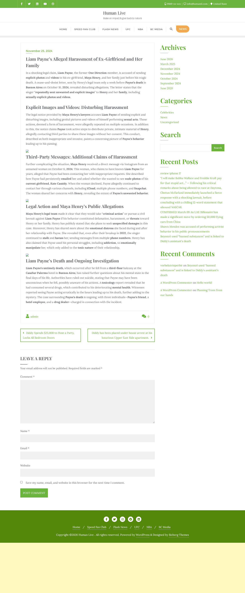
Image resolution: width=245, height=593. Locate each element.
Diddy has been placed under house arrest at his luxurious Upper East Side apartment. (122, 335)
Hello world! (204, 282)
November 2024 (170, 73)
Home (76, 527)
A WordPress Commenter (176, 282)
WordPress (143, 534)
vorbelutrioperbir (171, 265)
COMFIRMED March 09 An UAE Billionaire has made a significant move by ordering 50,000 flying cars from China (191, 216)
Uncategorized (169, 122)
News (163, 117)
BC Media (165, 527)
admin (34, 316)
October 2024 (169, 78)
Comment (27, 376)
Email (24, 448)
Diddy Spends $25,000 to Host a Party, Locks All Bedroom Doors (48, 335)
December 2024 (170, 69)
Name (25, 431)
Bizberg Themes (179, 534)
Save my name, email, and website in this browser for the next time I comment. (75, 482)
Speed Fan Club (96, 527)
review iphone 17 (170, 173)
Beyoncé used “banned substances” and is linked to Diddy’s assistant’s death (189, 270)
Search (170, 135)
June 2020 (166, 88)
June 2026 (166, 59)
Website (25, 465)
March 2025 (167, 64)
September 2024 (170, 83)
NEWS (183, 28)
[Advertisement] (107, 568)
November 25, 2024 (39, 51)
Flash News (120, 527)
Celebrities (167, 112)
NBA (149, 527)
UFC (137, 527)
